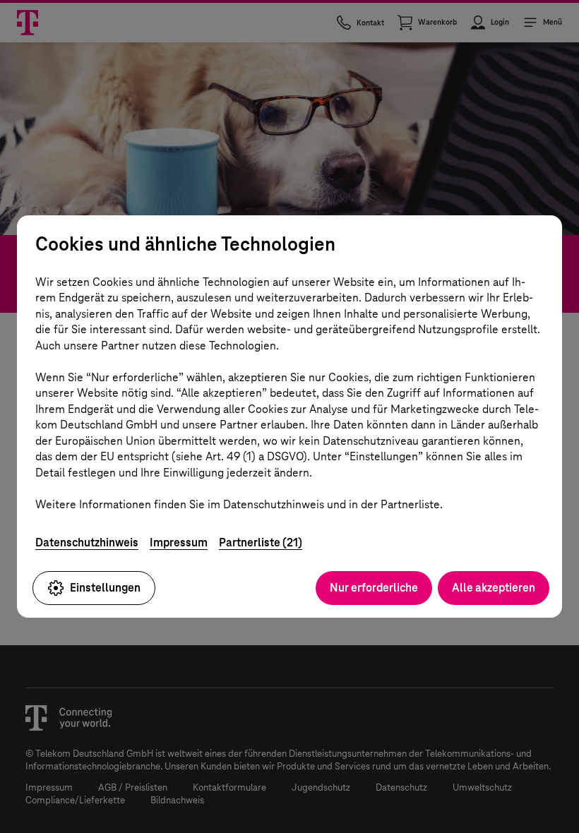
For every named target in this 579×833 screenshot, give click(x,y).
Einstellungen (105, 587)
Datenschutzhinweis (86, 542)
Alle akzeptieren (493, 587)
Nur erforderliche (374, 587)
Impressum (179, 542)
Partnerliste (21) (260, 542)
